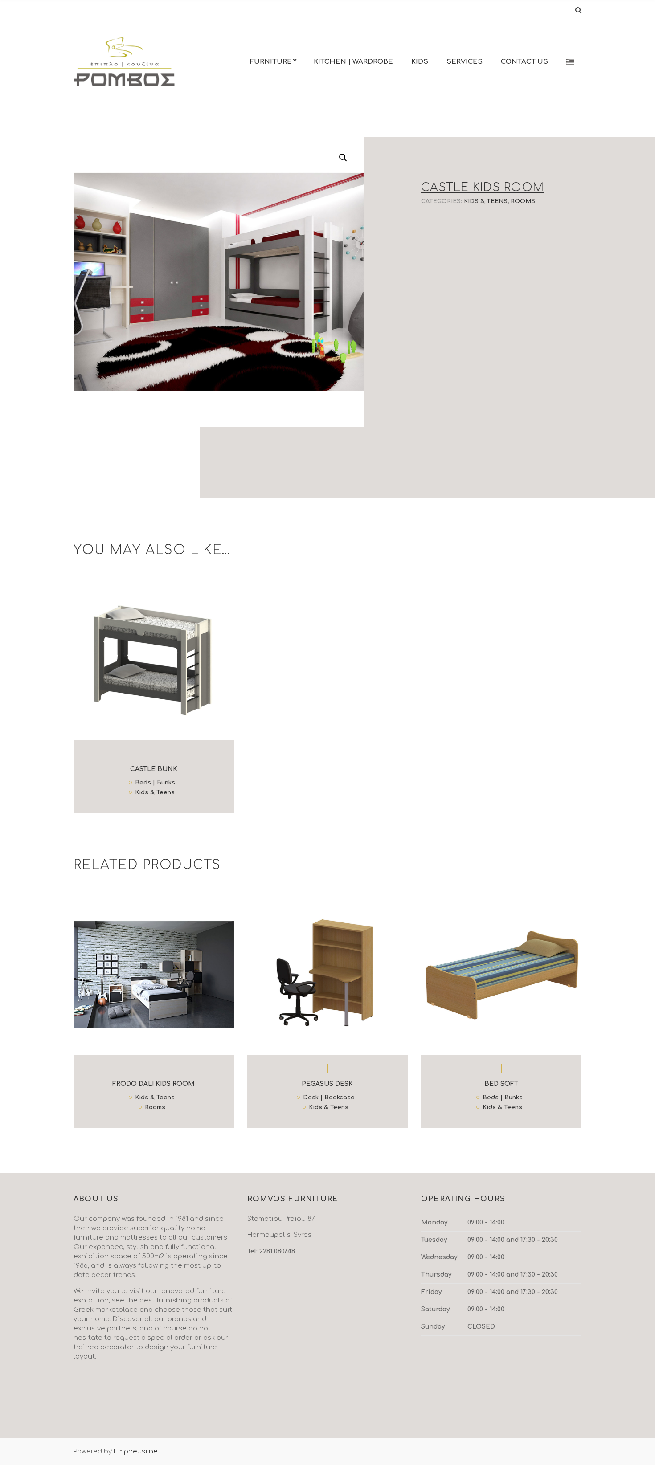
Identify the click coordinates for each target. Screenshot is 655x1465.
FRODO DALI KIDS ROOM (153, 1084)
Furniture (271, 61)
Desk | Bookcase (329, 1098)
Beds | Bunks (155, 783)
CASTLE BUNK (153, 769)
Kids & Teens (486, 201)
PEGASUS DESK (327, 1084)
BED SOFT (501, 1084)
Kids (419, 61)
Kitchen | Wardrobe (353, 61)
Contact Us (524, 61)
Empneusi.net (137, 1451)
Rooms (523, 201)
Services (464, 61)
